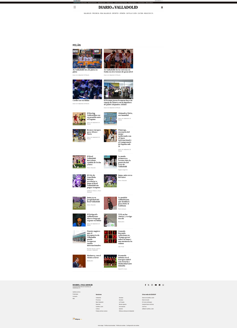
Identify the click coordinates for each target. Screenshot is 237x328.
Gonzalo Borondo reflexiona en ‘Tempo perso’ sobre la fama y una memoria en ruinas (125, 237)
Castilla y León (131, 13)
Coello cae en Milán (81, 100)
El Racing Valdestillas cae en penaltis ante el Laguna (94, 116)
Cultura (140, 13)
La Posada (121, 302)
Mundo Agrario (122, 304)
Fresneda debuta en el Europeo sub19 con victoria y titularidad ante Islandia (125, 260)
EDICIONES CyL (158, 0)
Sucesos (121, 300)
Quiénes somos (76, 292)
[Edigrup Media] (77, 318)
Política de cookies (120, 325)
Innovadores (122, 306)
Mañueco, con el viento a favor (94, 256)
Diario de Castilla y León (148, 297)
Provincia (95, 13)
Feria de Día (84, 2)
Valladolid (87, 13)
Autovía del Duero (92, 2)
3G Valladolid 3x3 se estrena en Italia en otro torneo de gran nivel (118, 71)
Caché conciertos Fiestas (120, 2)
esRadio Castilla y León (148, 308)
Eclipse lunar (110, 2)
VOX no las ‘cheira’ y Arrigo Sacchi (125, 216)
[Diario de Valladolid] (118, 7)
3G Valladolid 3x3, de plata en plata (85, 71)
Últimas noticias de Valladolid (126, 311)
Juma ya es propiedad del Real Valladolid (93, 200)
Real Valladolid (105, 13)
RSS (74, 298)
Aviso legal (100, 325)
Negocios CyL (148, 13)
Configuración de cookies (132, 325)
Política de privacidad (109, 325)
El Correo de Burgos (147, 302)
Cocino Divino (141, 2)
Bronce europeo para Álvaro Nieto (94, 132)
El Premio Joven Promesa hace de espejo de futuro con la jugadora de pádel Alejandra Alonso (118, 102)
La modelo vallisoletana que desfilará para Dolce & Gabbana (123, 202)
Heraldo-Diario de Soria (148, 304)
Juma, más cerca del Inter (125, 176)
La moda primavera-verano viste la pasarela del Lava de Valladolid (124, 161)
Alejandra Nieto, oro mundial (125, 114)
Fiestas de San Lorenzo (101, 311)
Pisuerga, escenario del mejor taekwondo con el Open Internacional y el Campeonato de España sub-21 (124, 138)
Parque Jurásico (132, 2)
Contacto (75, 296)
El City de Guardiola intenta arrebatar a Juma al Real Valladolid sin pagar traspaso (93, 181)
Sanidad (121, 297)
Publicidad (75, 294)
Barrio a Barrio (149, 2)
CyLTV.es (144, 306)
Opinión (122, 13)
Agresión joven (101, 2)
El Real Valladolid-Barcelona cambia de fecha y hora (94, 160)
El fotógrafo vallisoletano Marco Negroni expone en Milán (94, 217)
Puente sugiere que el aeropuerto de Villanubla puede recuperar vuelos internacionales (94, 238)
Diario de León (145, 300)
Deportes (115, 13)
